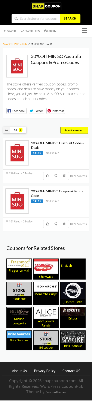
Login (51, 31)
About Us (19, 370)
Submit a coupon (74, 130)
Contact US (71, 370)
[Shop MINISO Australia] (17, 66)
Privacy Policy (44, 370)
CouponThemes (56, 392)
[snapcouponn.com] (46, 6)
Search (70, 18)
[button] (16, 111)
